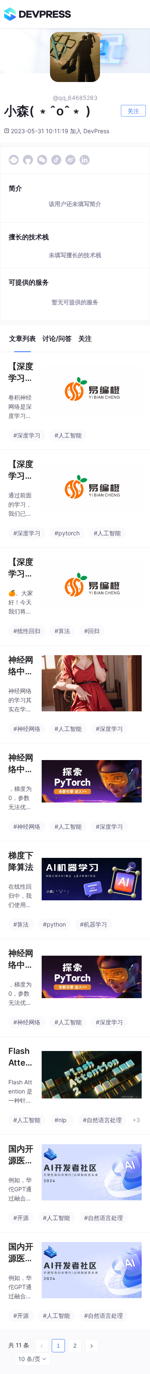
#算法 (62, 630)
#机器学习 (93, 924)
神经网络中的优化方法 (20, 764)
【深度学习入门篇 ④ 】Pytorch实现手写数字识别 (20, 470)
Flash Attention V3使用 (20, 1057)
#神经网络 (26, 728)
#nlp (61, 1119)
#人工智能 (68, 435)
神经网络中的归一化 (20, 666)
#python (54, 924)
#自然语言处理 (102, 1119)
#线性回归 (26, 630)
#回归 (92, 630)
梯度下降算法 (20, 861)
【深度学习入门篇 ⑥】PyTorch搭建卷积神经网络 (20, 372)
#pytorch (67, 533)
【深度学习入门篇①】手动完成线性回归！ (20, 568)
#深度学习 (26, 435)
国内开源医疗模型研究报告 (20, 1155)
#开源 (21, 1217)
